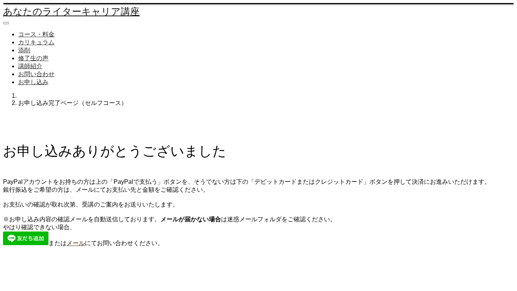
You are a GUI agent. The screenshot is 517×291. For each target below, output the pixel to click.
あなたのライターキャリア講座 (71, 11)
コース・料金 (36, 34)
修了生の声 (33, 58)
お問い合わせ (36, 74)
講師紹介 (30, 66)
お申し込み (33, 82)
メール (76, 243)
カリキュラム (36, 42)
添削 (24, 50)
